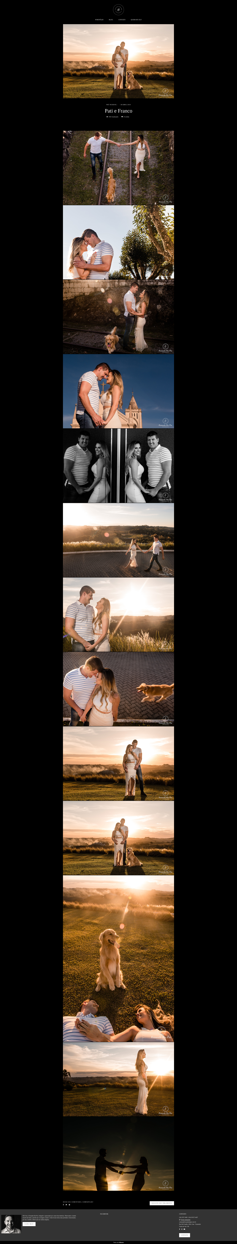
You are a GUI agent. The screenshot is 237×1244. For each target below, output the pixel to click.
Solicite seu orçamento (162, 1203)
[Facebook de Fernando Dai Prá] (179, 1229)
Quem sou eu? (136, 19)
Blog (111, 19)
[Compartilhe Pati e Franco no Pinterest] (69, 1204)
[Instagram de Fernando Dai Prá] (181, 1229)
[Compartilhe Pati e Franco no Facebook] (63, 1204)
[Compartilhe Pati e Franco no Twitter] (66, 1204)
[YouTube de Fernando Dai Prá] (184, 1229)
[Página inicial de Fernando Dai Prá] (118, 9)
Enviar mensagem (185, 1219)
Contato (121, 19)
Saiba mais (29, 1224)
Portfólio (99, 19)
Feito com (118, 1242)
